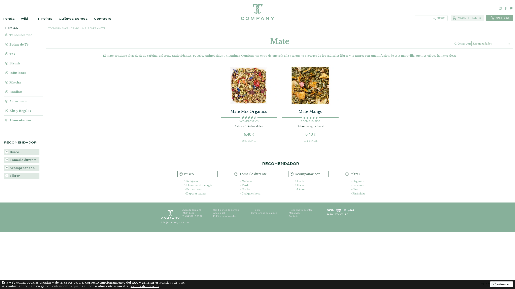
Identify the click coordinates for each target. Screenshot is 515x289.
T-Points (255, 210)
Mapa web (294, 213)
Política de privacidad (224, 216)
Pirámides (358, 193)
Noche (246, 189)
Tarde (245, 185)
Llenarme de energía (199, 185)
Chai (355, 189)
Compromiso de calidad (264, 213)
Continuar (501, 284)
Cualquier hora (251, 193)
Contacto (102, 18)
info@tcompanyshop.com (175, 222)
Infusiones (89, 28)
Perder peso (194, 189)
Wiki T (26, 18)
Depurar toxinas (196, 193)
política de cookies (144, 286)
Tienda (8, 18)
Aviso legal (219, 213)
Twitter (511, 8)
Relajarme (192, 181)
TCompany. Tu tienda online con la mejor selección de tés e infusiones (257, 12)
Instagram (501, 8)
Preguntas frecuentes (300, 210)
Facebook (506, 8)
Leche (301, 181)
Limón (301, 189)
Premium (358, 185)
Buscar (441, 18)
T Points (45, 18)
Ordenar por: (462, 43)
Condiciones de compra (226, 210)
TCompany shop (58, 28)
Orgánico (358, 181)
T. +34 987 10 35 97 (192, 216)
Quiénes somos (73, 18)
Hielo (300, 185)
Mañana (247, 181)
